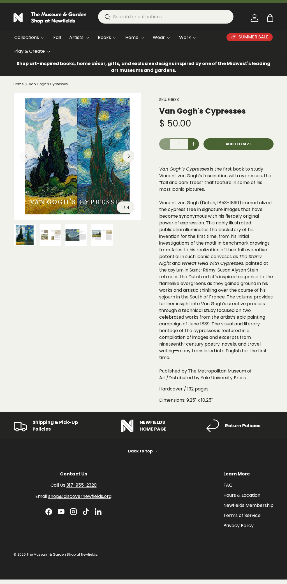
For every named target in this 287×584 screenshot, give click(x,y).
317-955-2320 (81, 485)
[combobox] (165, 17)
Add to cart (238, 144)
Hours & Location (241, 495)
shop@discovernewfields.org (80, 496)
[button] (270, 18)
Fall (57, 37)
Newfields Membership (248, 505)
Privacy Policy (238, 525)
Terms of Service (242, 515)
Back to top (141, 451)
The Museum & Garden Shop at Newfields (62, 554)
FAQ (228, 485)
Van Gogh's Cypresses (48, 84)
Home (18, 84)
